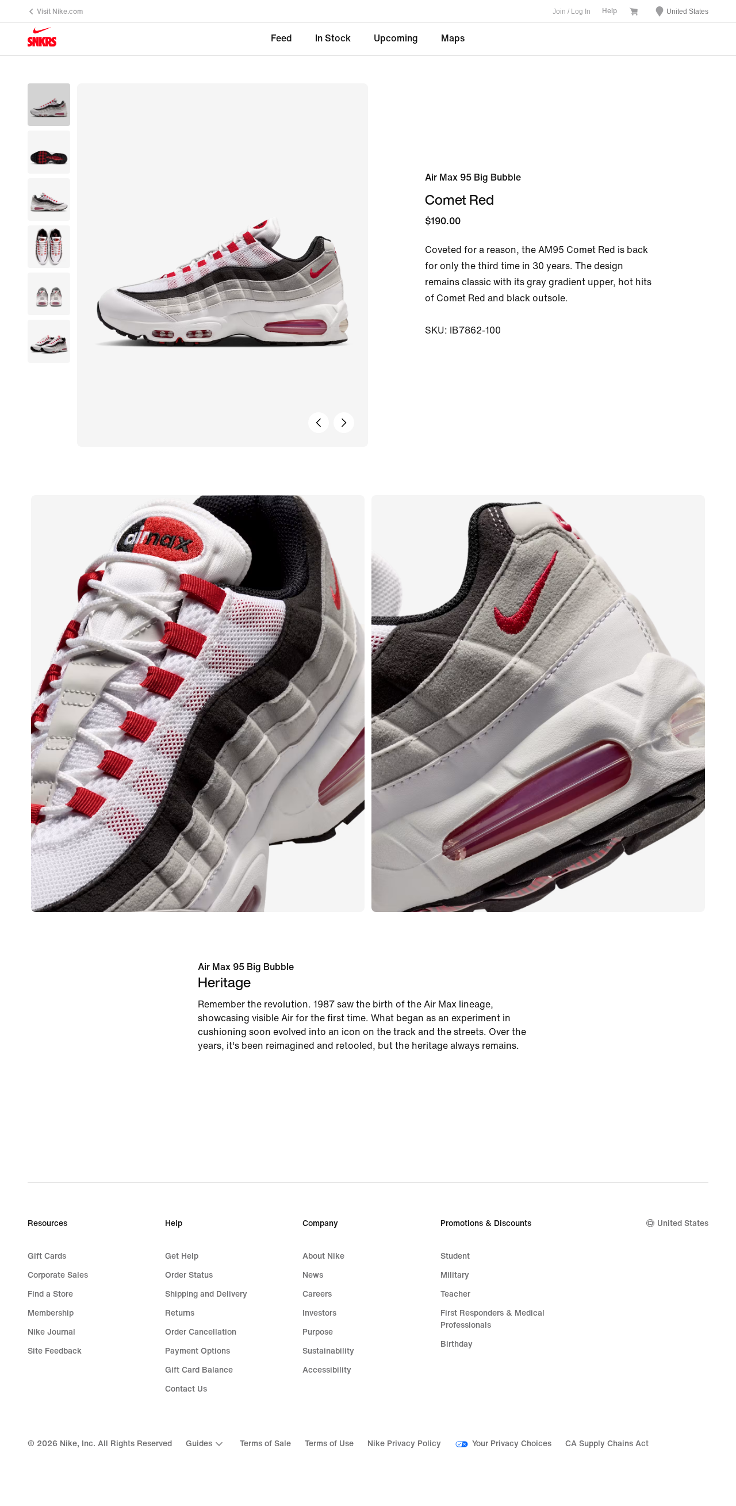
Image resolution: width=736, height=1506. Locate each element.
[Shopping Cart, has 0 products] (634, 12)
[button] (49, 152)
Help (609, 11)
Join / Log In (572, 11)
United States (682, 1223)
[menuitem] (206, 1444)
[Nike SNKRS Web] (42, 39)
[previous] (318, 422)
